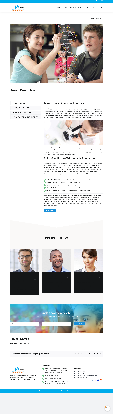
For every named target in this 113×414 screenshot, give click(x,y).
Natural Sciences (24, 343)
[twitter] (99, 0)
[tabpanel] (73, 156)
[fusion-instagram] (35, 279)
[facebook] (96, 0)
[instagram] (102, 0)
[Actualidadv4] (17, 4)
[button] (93, 7)
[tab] (25, 103)
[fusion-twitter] (35, 277)
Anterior (92, 18)
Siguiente (98, 18)
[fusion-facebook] (32, 277)
